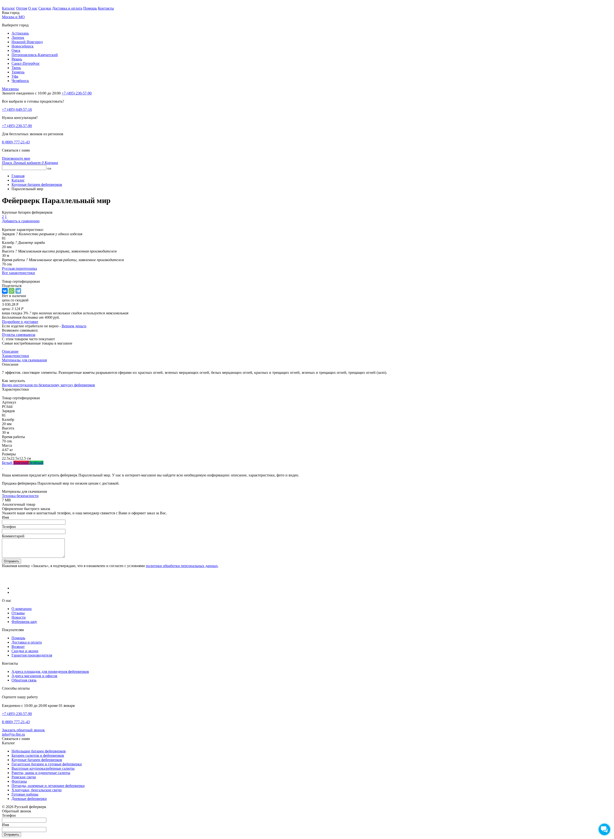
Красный (21, 463)
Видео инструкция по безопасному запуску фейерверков (48, 385)
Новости (19, 617)
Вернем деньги (74, 326)
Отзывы (18, 613)
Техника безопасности (20, 496)
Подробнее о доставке (20, 322)
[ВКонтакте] (5, 291)
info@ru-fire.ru (13, 734)
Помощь (90, 8)
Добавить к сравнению (21, 221)
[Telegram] (18, 291)
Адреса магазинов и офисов (34, 676)
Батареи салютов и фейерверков (38, 755)
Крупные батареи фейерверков (37, 760)
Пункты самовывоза (18, 335)
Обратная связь (24, 680)
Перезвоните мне (16, 158)
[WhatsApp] (11, 291)
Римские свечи (24, 777)
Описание (10, 351)
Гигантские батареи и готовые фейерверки (47, 764)
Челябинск (20, 81)
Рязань (17, 59)
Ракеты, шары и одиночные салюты (41, 773)
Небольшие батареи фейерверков (39, 751)
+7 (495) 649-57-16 (17, 109)
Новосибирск (23, 46)
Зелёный (36, 463)
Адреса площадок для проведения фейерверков (50, 671)
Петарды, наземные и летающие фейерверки (48, 786)
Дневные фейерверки (29, 799)
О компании (22, 609)
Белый (7, 463)
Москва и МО (13, 17)
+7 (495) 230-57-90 (17, 126)
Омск (16, 50)
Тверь (16, 68)
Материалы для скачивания (24, 360)
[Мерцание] (2, 467)
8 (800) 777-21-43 (16, 142)
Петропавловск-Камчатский (35, 55)
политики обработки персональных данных (182, 566)
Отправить (11, 561)
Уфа (15, 76)
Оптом (21, 8)
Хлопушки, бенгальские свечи (37, 790)
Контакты (106, 8)
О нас (32, 8)
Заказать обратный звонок (23, 730)
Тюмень (18, 72)
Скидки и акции (25, 651)
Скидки (44, 8)
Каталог (8, 8)
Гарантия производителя (32, 655)
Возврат (18, 647)
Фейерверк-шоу (24, 622)
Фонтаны (19, 781)
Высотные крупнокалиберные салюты (43, 768)
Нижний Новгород (27, 42)
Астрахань (20, 33)
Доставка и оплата (67, 8)
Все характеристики (18, 273)
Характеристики (15, 356)
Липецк (18, 37)
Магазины (10, 89)
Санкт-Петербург (26, 63)
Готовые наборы (25, 794)
